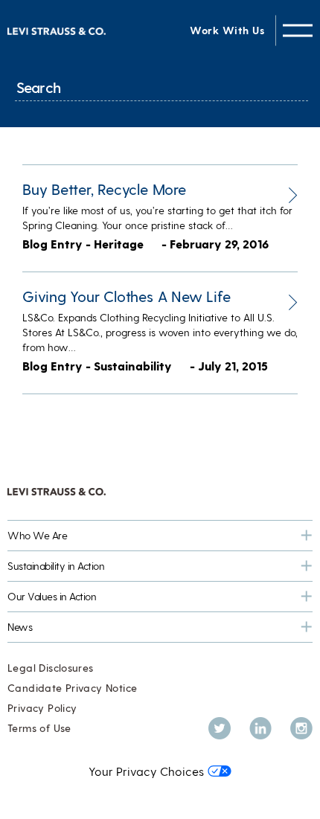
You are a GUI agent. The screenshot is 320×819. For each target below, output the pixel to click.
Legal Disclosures (50, 667)
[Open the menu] (297, 30)
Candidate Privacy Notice (72, 687)
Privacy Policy (42, 707)
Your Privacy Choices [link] (146, 771)
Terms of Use (39, 728)
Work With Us (227, 30)
